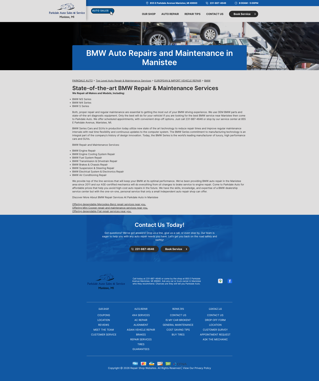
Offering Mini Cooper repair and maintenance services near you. (110, 207)
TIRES (140, 344)
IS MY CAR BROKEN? (178, 320)
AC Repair (140, 320)
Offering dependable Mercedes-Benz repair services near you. (109, 204)
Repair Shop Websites (143, 368)
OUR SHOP (149, 14)
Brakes (141, 334)
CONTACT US (214, 14)
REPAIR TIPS (192, 14)
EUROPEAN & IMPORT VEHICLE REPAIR (177, 80)
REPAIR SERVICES (141, 339)
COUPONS (103, 315)
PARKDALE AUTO (82, 80)
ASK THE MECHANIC (215, 339)
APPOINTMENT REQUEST (215, 334)
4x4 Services (141, 315)
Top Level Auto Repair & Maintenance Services (123, 80)
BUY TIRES (178, 334)
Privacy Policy (203, 368)
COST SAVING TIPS (178, 329)
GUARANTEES (140, 349)
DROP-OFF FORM (215, 320)
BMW (207, 80)
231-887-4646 (194, 119)
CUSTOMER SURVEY (215, 329)
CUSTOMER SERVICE (103, 334)
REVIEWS (103, 324)
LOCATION (103, 320)
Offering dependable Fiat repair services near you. (101, 211)
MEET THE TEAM (103, 329)
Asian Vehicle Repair (141, 329)
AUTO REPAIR (170, 14)
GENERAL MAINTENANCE (178, 324)
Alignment (141, 324)
